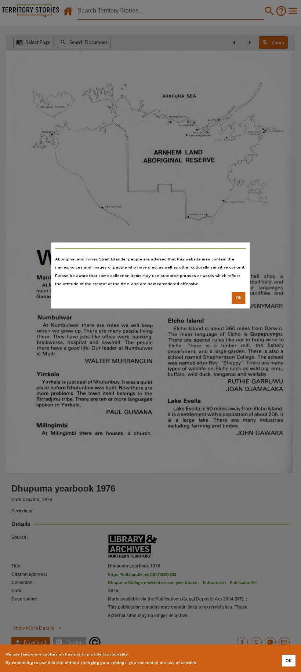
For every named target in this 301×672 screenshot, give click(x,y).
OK (239, 298)
